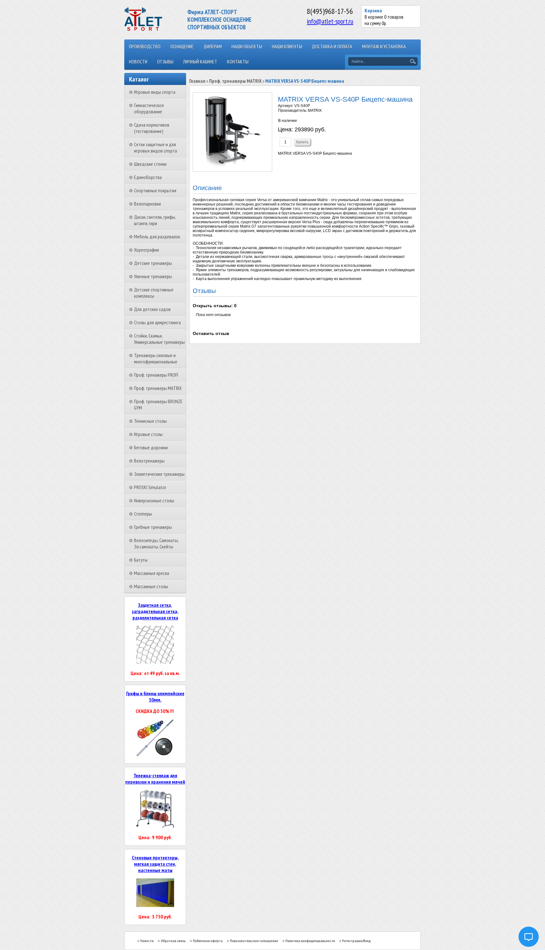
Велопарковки (147, 203)
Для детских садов (152, 309)
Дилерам (212, 46)
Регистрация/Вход (356, 940)
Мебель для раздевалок (157, 236)
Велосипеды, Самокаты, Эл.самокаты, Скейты (156, 543)
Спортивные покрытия (155, 190)
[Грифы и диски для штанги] (155, 755)
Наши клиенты (287, 46)
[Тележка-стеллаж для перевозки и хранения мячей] (155, 826)
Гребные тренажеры (153, 527)
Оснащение (182, 46)
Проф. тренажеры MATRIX (158, 388)
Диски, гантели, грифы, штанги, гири (155, 220)
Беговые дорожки (151, 447)
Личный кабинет (200, 61)
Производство (145, 46)
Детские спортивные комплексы (153, 292)
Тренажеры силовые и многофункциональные (155, 358)
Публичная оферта (208, 940)
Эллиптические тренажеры (159, 474)
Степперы (143, 514)
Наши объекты (246, 46)
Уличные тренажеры (153, 276)
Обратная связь (173, 940)
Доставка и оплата (332, 46)
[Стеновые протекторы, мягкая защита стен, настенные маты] (155, 905)
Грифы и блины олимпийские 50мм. (155, 696)
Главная (197, 81)
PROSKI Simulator (150, 487)
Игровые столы (148, 434)
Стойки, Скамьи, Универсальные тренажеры (159, 338)
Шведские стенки (150, 164)
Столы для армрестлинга (157, 322)
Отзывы (165, 61)
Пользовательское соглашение (254, 940)
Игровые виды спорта (154, 92)
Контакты (238, 61)
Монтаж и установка (384, 46)
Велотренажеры (149, 460)
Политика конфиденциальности (310, 940)
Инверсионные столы (154, 500)
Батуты (141, 560)
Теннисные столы (150, 421)
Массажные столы (151, 586)
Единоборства (148, 177)
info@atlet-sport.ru (330, 21)
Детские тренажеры (153, 263)
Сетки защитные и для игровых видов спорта (155, 147)
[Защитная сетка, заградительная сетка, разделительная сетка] (155, 662)
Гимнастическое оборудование (149, 108)
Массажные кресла (151, 573)
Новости (138, 61)
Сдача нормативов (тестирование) (151, 128)
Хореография (146, 250)
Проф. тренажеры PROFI (156, 375)
